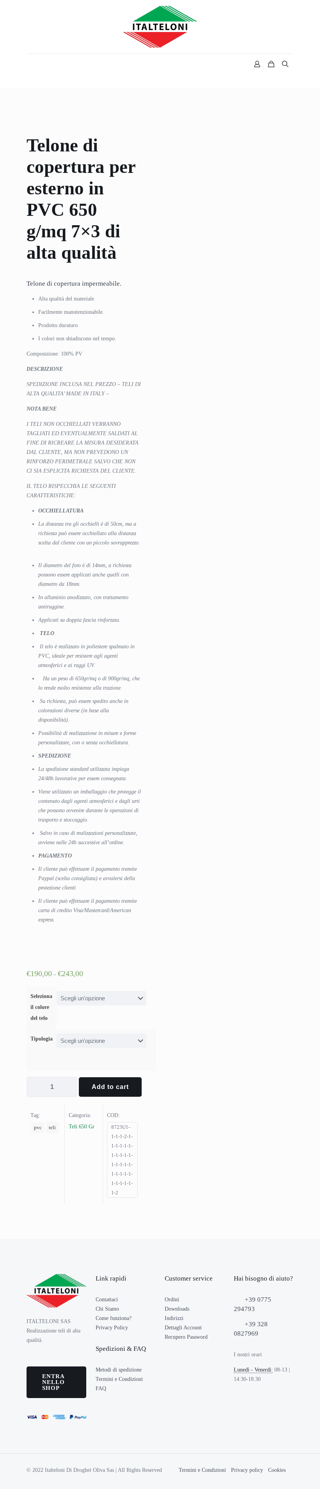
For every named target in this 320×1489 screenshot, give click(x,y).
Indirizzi (174, 1318)
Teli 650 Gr (81, 1127)
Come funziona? (114, 1318)
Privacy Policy (112, 1328)
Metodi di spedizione (119, 1370)
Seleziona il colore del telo (41, 1007)
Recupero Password (186, 1337)
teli (52, 1127)
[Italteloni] (160, 26)
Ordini (172, 1299)
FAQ (101, 1388)
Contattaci (107, 1299)
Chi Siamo (107, 1309)
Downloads (177, 1309)
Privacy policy (247, 1470)
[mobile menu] (33, 64)
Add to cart (110, 1086)
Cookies (277, 1470)
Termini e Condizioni (119, 1379)
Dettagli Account (183, 1328)
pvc (38, 1127)
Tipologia (41, 1039)
